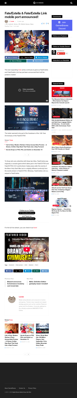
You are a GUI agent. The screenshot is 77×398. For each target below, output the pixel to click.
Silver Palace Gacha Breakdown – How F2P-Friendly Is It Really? (62, 148)
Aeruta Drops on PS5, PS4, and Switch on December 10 (24, 150)
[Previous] (25, 154)
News (31, 24)
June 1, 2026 (55, 172)
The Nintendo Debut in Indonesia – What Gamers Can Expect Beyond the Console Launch (62, 101)
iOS (19, 24)
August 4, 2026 (56, 151)
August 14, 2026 (56, 105)
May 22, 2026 (55, 194)
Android (10, 24)
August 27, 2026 (10, 347)
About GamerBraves (10, 388)
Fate (19, 70)
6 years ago (20, 21)
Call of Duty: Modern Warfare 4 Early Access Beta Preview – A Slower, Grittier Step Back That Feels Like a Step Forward (26, 146)
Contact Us (22, 388)
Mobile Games (25, 24)
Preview (8, 331)
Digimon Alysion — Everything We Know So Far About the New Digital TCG (61, 211)
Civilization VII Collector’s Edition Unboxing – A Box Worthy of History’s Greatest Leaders (62, 168)
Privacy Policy (32, 388)
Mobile (31, 265)
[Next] (28, 154)
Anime (16, 24)
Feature (56, 95)
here (35, 227)
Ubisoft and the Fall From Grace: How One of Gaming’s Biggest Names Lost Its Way (62, 189)
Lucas (12, 21)
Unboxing (56, 116)
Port (36, 265)
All (7, 24)
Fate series (19, 265)
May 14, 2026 (55, 215)
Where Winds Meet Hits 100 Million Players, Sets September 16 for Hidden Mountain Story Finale (42, 340)
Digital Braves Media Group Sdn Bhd (21, 392)
